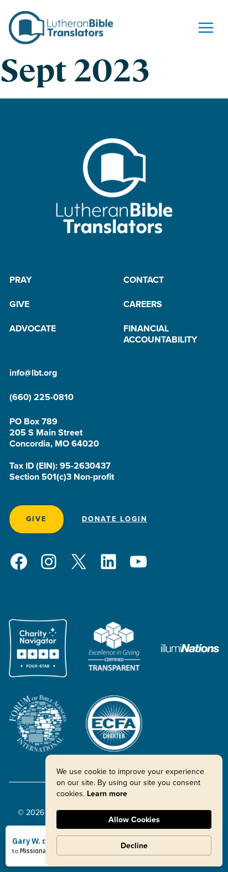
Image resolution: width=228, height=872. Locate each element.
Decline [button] (134, 845)
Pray (20, 279)
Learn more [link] (107, 793)
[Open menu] (205, 27)
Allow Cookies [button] (134, 819)
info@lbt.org (33, 372)
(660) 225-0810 (41, 397)
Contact (143, 279)
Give (19, 304)
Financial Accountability (160, 334)
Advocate (32, 328)
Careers (142, 304)
